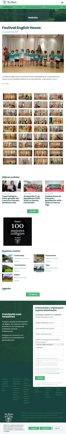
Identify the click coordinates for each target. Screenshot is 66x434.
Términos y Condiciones (47, 384)
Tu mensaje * (39, 347)
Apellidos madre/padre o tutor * (44, 323)
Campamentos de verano (52, 7)
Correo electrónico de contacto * (45, 328)
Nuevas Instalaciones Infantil (33, 7)
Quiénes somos (17, 381)
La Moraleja (7, 7)
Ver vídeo (5, 84)
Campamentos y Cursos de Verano (49, 390)
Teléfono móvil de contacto (43, 334)
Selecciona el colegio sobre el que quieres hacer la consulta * (47, 341)
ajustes (7, 431)
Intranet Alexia (59, 392)
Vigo (3, 388)
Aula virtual (58, 394)
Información (18, 7)
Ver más (33, 211)
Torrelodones (5, 386)
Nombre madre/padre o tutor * (44, 317)
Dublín (3, 390)
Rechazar (46, 428)
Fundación (15, 390)
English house (37, 391)
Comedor (47, 394)
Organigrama (16, 388)
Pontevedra (5, 384)
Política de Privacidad (54, 373)
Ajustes (57, 428)
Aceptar (34, 428)
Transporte (47, 397)
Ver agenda (33, 294)
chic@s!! (54, 79)
